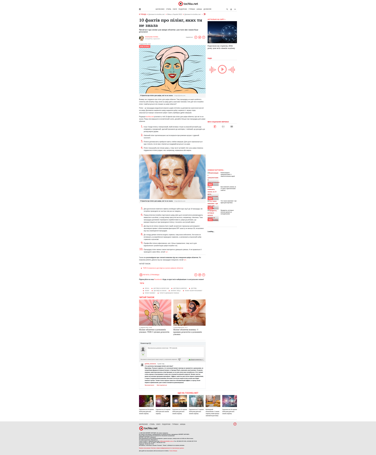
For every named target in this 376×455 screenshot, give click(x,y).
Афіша (199, 9)
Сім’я (175, 9)
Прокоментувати (149, 385)
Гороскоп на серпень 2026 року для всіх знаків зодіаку (221, 46)
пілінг (147, 290)
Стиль (168, 9)
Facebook (158, 279)
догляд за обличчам (161, 288)
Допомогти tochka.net (156, 14)
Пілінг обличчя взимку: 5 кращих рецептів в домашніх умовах (187, 332)
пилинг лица (176, 290)
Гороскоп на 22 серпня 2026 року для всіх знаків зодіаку (179, 411)
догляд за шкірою (180, 288)
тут (166, 252)
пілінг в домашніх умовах (169, 293)
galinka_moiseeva (150, 363)
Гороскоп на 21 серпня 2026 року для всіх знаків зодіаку (196, 411)
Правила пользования (144, 448)
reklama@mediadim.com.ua (167, 441)
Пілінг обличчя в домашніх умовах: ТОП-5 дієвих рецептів (154, 330)
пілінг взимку (150, 293)
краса (147, 288)
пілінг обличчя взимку (193, 290)
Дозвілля (207, 9)
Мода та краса (144, 46)
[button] (231, 9)
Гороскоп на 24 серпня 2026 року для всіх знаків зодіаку (146, 411)
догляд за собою (160, 290)
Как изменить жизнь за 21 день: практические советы (228, 188)
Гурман (192, 9)
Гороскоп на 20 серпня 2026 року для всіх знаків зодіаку (229, 411)
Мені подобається (162, 385)
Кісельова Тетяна (151, 37)
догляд (193, 288)
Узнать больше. (173, 450)
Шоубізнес (160, 9)
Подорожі (183, 9)
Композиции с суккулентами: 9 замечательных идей (228, 174)
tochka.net (150, 116)
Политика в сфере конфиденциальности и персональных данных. (167, 448)
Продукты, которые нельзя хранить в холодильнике (227, 212)
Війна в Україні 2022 (174, 14)
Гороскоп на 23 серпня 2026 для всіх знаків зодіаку (163, 411)
